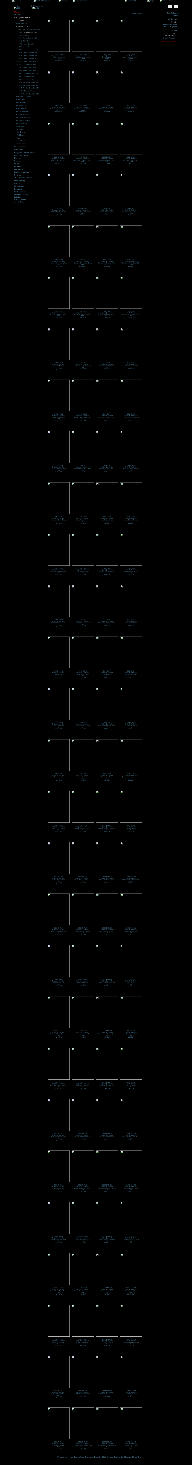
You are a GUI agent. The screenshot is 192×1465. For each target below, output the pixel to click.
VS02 (20, 64)
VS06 (20, 55)
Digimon (17, 158)
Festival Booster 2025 (30, 32)
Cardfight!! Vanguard (22, 17)
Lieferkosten (109, 1457)
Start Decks (21, 132)
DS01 (20, 76)
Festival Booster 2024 (30, 38)
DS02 (20, 73)
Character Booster (23, 120)
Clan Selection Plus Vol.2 (31, 82)
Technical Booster (23, 114)
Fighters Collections (24, 97)
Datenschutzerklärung (76, 1457)
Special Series (22, 26)
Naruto (17, 183)
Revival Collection (23, 117)
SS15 (20, 29)
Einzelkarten (21, 20)
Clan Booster (22, 106)
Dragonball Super (21, 155)
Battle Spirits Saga (21, 172)
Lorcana (17, 161)
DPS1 (20, 70)
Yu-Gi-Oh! (18, 15)
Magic (16, 164)
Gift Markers (21, 126)
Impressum (89, 1457)
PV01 (20, 44)
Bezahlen (128, 1457)
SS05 (20, 88)
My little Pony (19, 186)
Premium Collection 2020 (31, 88)
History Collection (28, 44)
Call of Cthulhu (20, 200)
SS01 (20, 94)
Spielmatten (21, 144)
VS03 (20, 61)
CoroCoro (26, 35)
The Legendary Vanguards (31, 29)
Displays (20, 129)
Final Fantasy (19, 181)
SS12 (20, 41)
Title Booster (21, 109)
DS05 (20, 47)
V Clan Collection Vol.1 (30, 67)
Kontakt (97, 1457)
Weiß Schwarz (20, 192)
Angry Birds (19, 202)
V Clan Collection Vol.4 (30, 58)
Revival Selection (28, 79)
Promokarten (22, 103)
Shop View (137, 1457)
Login (16, 6)
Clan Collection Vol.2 (29, 64)
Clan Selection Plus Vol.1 (31, 85)
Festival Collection (28, 76)
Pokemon (18, 166)
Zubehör (17, 197)
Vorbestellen (119, 1457)
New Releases (172, 13)
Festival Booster (28, 47)
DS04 (20, 50)
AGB (102, 1457)
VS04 (20, 58)
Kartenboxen (21, 141)
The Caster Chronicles (23, 178)
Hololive (17, 175)
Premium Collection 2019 (31, 94)
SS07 (20, 85)
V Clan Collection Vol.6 (30, 55)
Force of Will (19, 169)
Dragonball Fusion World (24, 153)
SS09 (20, 79)
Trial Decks (21, 100)
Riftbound (18, 189)
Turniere (175, 16)
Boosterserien (22, 23)
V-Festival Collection (29, 91)
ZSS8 (20, 32)
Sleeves (19, 138)
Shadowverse (19, 147)
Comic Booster (22, 111)
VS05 (20, 52)
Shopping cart (38, 6)
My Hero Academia (21, 195)
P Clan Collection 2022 (30, 70)
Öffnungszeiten (62, 1457)
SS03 (20, 91)
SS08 (20, 82)
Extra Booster (22, 123)
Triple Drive (26, 41)
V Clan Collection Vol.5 (30, 52)
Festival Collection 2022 (30, 73)
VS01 (20, 67)
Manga (17, 12)
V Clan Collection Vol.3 (30, 61)
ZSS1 (20, 38)
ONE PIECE (19, 150)
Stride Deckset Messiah (30, 50)
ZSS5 (20, 35)
